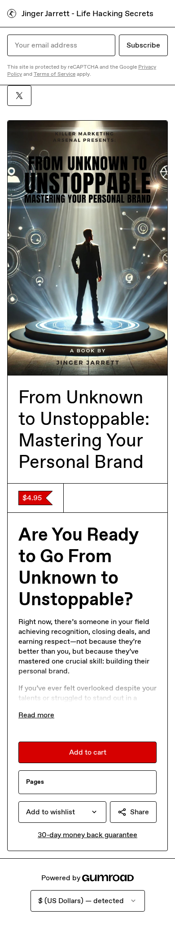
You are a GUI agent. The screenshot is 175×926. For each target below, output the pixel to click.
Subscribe (143, 45)
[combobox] (62, 812)
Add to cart (87, 752)
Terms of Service (54, 74)
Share (139, 812)
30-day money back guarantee (87, 834)
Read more (36, 715)
